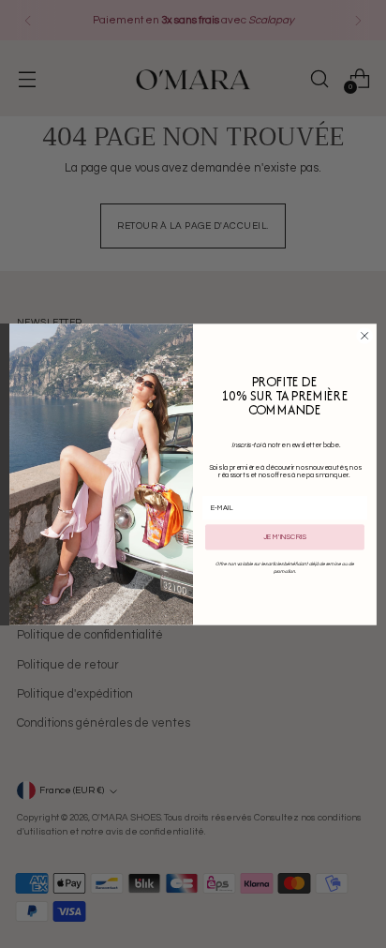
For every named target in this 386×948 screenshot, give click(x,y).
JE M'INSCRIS (284, 537)
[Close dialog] (364, 335)
